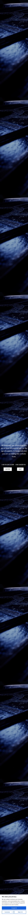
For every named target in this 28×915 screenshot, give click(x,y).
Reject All (20, 912)
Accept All (14, 908)
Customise (7, 912)
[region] (14, 904)
